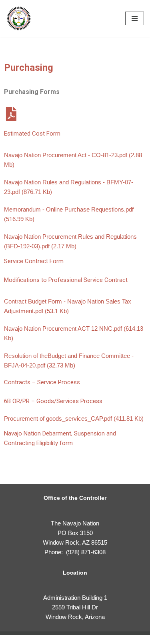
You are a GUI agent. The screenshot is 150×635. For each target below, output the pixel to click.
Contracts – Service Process (42, 382)
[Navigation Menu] (134, 18)
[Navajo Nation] (19, 18)
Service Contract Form (34, 261)
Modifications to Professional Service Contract (66, 280)
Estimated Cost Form (32, 133)
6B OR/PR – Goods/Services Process (53, 401)
